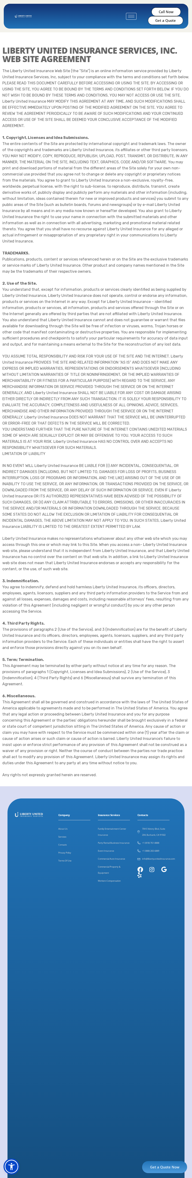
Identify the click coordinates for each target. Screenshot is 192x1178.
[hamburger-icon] (131, 16)
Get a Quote (165, 20)
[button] (11, 1166)
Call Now (166, 11)
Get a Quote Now (164, 1167)
